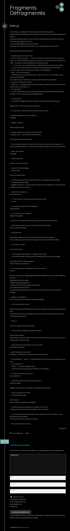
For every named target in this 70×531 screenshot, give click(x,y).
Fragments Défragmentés (27, 10)
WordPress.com (24, 527)
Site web (12, 490)
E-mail (12, 483)
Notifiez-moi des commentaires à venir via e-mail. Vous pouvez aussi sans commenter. (18, 501)
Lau (28, 433)
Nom (12, 477)
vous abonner (14, 504)
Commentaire (14, 455)
